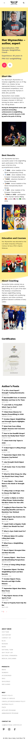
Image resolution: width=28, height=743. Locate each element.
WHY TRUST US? (7, 652)
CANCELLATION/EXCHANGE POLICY (13, 701)
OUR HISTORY (6, 635)
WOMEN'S (5, 672)
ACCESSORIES (6, 675)
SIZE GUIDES (6, 684)
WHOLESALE (6, 681)
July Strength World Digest (14, 462)
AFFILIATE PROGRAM (9, 710)
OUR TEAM (5, 632)
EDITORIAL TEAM (7, 649)
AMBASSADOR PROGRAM (10, 713)
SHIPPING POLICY (7, 704)
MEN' (3, 669)
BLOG (4, 641)
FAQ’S (4, 707)
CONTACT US (6, 638)
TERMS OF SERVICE (8, 698)
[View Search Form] (23, 2)
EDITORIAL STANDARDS (9, 655)
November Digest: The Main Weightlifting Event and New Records (13, 572)
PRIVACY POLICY (7, 695)
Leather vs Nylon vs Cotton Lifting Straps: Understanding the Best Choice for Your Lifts (13, 500)
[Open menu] (4, 3)
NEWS (4, 646)
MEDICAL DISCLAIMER (9, 658)
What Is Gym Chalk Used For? (15, 531)
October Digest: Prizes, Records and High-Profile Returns (11, 581)
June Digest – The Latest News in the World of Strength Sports (13, 483)
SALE (3, 678)
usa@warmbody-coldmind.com (12, 725)
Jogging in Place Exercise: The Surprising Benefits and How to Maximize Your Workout (14, 509)
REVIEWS (5, 643)
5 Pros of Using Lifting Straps (14, 564)
